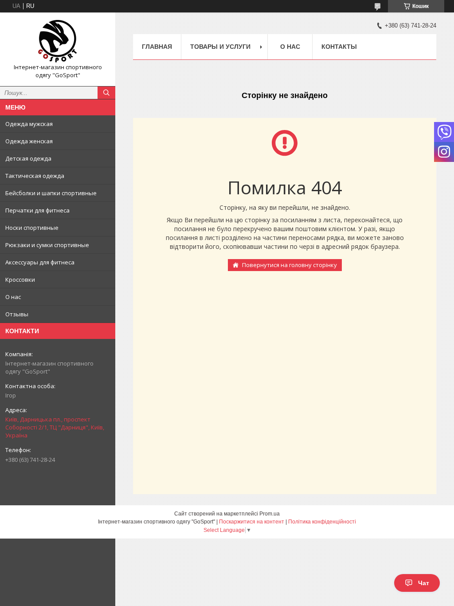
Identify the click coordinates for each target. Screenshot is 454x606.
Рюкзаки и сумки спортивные (47, 245)
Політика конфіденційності (322, 522)
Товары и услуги (220, 46)
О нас (13, 297)
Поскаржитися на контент (251, 522)
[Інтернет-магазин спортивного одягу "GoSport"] (58, 41)
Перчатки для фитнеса (37, 210)
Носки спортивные (32, 228)
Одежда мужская (29, 124)
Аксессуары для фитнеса (39, 262)
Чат (423, 582)
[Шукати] (106, 92)
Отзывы (16, 314)
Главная (157, 46)
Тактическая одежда (34, 176)
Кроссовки (20, 279)
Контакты (339, 46)
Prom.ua (269, 514)
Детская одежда (28, 158)
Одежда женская (29, 141)
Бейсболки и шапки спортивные (51, 193)
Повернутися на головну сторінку (289, 265)
